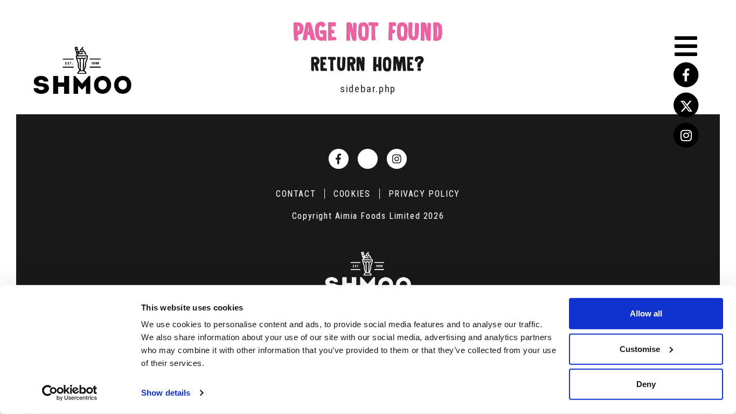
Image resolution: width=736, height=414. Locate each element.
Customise (640, 348)
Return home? (368, 64)
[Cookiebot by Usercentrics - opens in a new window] (70, 393)
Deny (646, 384)
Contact (296, 194)
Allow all (646, 313)
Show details (165, 392)
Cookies (352, 194)
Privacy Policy (424, 194)
